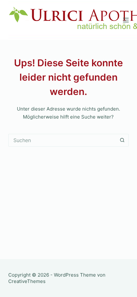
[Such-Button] (122, 140)
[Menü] (126, 20)
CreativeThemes (27, 281)
